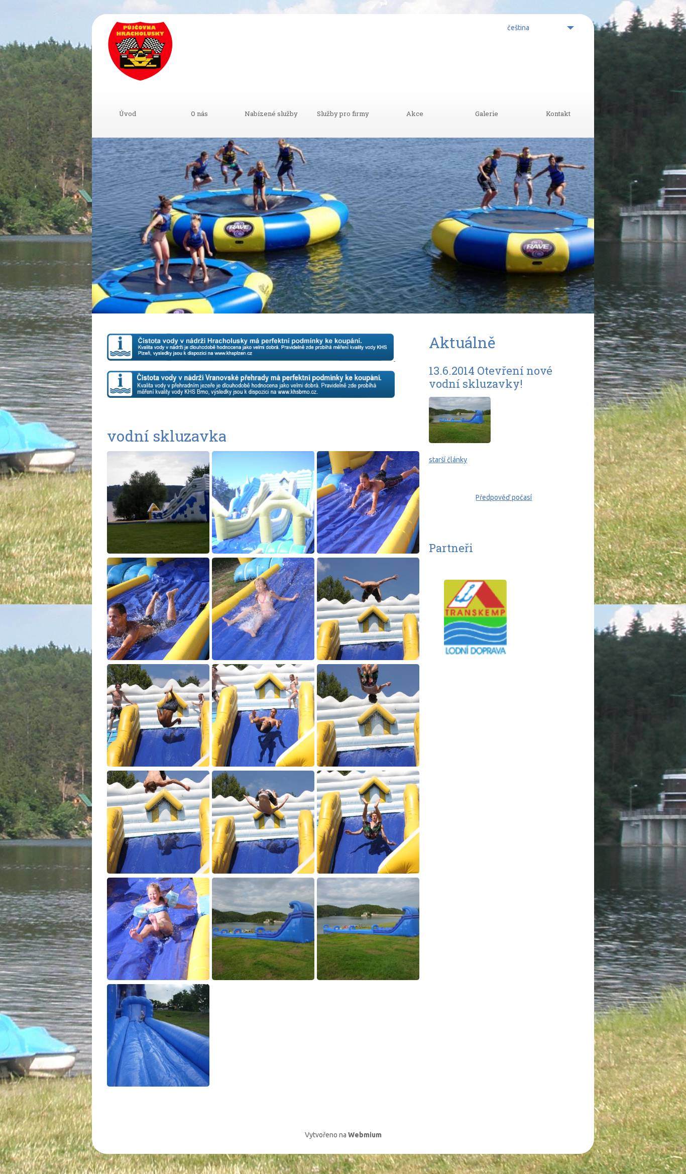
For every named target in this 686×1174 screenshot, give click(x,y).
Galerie (486, 113)
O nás (199, 113)
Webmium (365, 1135)
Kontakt (558, 113)
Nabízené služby (271, 113)
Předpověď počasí (504, 497)
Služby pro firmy (343, 113)
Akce (414, 113)
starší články (448, 460)
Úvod (127, 113)
